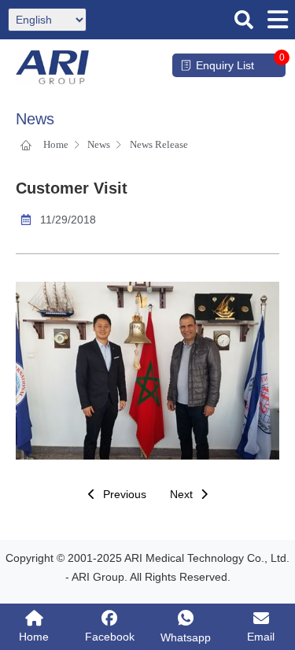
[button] (244, 19)
